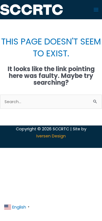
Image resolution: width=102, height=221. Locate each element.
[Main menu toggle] (96, 10)
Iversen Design (51, 136)
